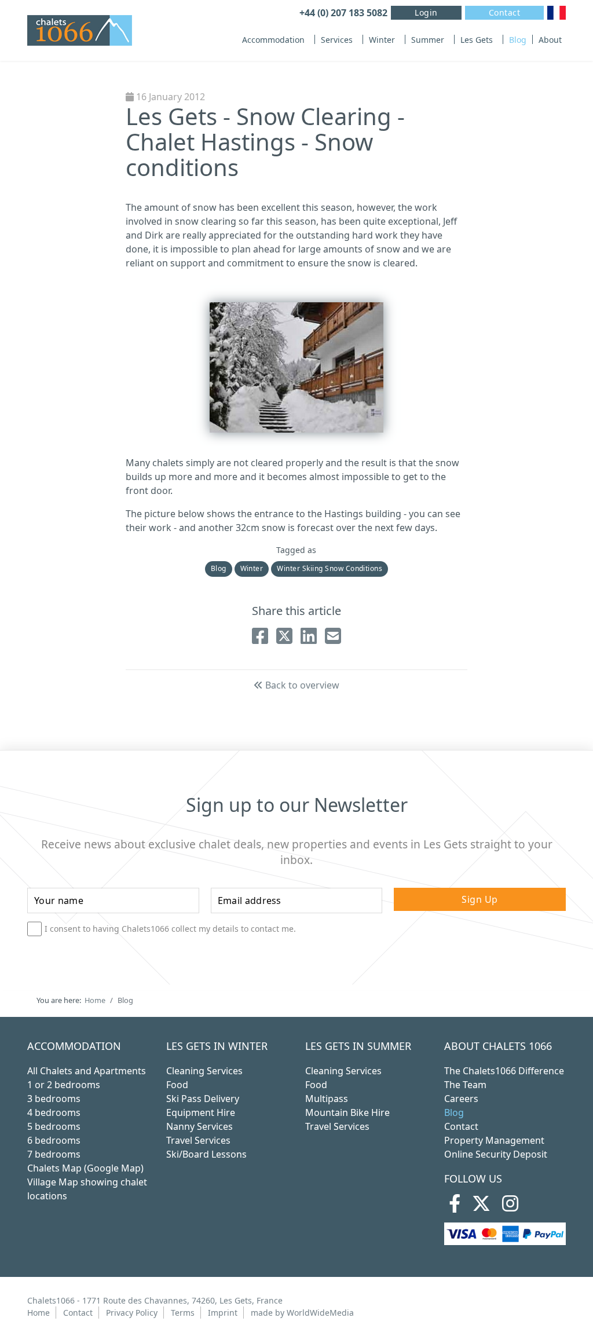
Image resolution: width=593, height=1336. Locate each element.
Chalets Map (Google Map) (85, 1168)
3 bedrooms (53, 1098)
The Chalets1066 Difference (504, 1070)
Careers (461, 1098)
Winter (382, 40)
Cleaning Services (204, 1070)
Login (426, 12)
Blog (517, 40)
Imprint (222, 1312)
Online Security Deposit (495, 1154)
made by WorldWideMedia (302, 1312)
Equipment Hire (200, 1112)
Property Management (494, 1140)
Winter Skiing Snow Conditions (329, 568)
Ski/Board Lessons (206, 1154)
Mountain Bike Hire (347, 1112)
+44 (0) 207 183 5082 (343, 12)
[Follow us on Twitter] (481, 1206)
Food (177, 1084)
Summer (427, 40)
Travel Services (198, 1140)
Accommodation (273, 40)
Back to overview (301, 685)
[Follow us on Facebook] (454, 1206)
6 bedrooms (53, 1140)
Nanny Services (199, 1126)
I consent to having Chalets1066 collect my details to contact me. (170, 929)
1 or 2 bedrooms (63, 1084)
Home (38, 1312)
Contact (505, 12)
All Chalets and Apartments (86, 1070)
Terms (183, 1312)
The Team (465, 1084)
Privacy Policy (132, 1312)
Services (337, 40)
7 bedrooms (53, 1154)
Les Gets (476, 40)
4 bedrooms (53, 1112)
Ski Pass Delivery (202, 1098)
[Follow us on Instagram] (510, 1206)
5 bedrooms (53, 1126)
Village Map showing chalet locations (87, 1189)
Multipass (326, 1098)
